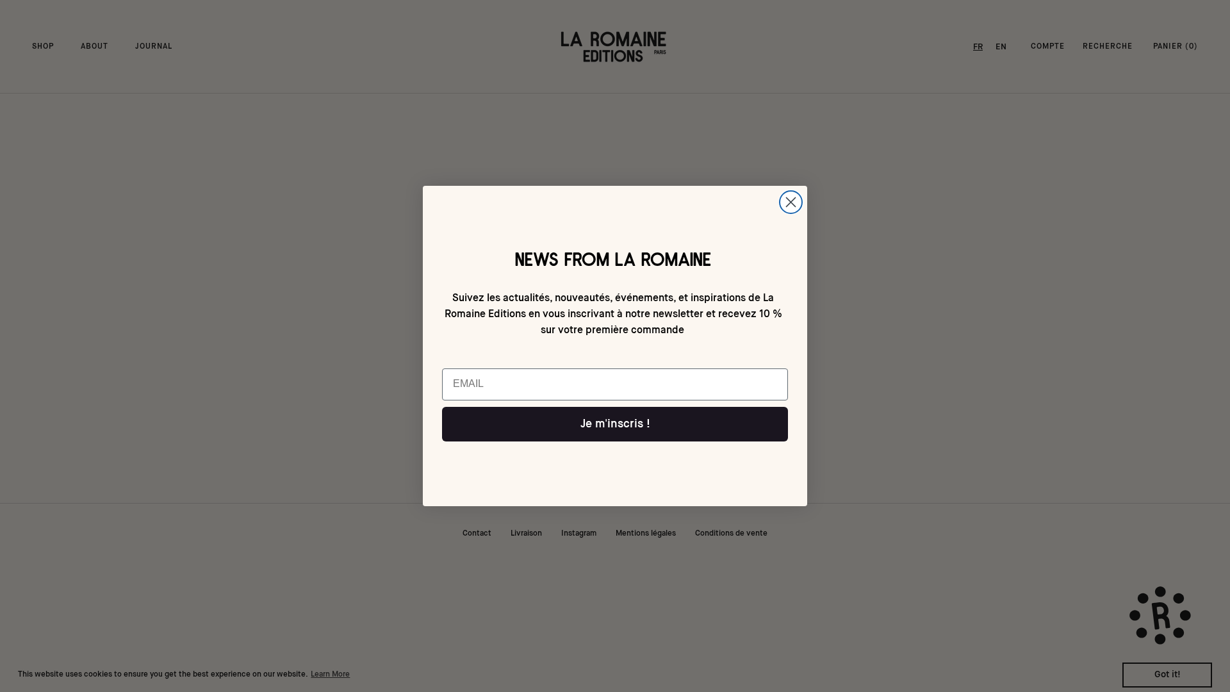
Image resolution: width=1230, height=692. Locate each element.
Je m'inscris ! (615, 424)
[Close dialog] (791, 202)
